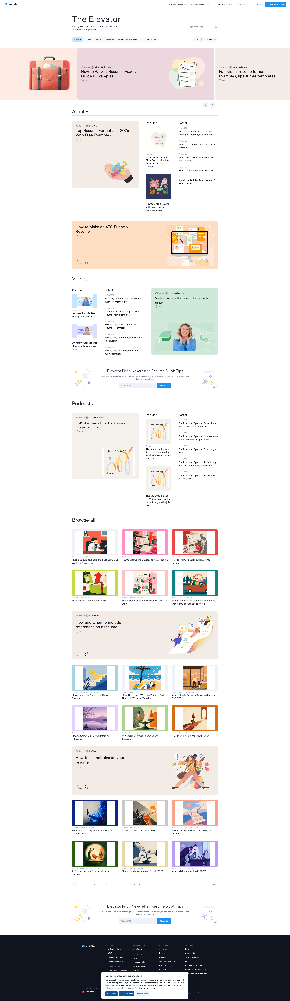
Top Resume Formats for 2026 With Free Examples (102, 132)
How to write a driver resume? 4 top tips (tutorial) (123, 339)
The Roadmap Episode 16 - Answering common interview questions (198, 438)
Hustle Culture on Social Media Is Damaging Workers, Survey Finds (196, 133)
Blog (135, 958)
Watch (210, 39)
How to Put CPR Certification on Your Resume (196, 159)
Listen (196, 39)
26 (140, 884)
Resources (241, 4)
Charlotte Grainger (103, 67)
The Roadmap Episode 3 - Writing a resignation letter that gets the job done (158, 501)
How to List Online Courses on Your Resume (197, 146)
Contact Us (190, 953)
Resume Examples (199, 4)
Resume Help (139, 962)
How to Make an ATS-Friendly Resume (102, 229)
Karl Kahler (94, 616)
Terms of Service (192, 957)
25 (134, 884)
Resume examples (115, 957)
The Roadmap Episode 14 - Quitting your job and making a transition (197, 464)
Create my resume (276, 5)
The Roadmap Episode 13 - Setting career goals (197, 477)
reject (134, 985)
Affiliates (163, 969)
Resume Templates (177, 4)
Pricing (162, 953)
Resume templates (116, 961)
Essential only (127, 994)
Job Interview (139, 966)
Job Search (138, 949)
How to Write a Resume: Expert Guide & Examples (108, 73)
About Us (163, 949)
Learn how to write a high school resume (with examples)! (122, 313)
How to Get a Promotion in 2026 (196, 170)
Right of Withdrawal (193, 965)
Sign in (260, 4)
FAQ (231, 4)
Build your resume (148, 39)
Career (88, 39)
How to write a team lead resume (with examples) (122, 352)
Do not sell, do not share (195, 969)
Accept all (111, 994)
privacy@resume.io (113, 988)
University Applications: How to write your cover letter (84, 346)
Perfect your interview (127, 39)
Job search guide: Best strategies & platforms (84, 315)
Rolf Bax (92, 751)
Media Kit (163, 965)
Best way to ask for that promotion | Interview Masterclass (123, 300)
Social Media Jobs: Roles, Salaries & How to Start (197, 182)
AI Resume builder (115, 949)
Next (214, 884)
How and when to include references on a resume (98, 624)
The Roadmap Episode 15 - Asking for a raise (198, 451)
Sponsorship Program (168, 961)
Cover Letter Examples (117, 970)
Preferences (142, 994)
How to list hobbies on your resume (100, 759)
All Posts (77, 39)
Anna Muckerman (240, 67)
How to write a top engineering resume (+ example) (121, 326)
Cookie (138, 988)
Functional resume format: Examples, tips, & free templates (247, 73)
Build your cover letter (104, 39)
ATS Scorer (112, 953)
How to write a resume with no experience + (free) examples (157, 207)
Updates (162, 957)
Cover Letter (218, 4)
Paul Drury (93, 126)
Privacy (188, 961)
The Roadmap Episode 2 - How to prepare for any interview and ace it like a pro (158, 454)
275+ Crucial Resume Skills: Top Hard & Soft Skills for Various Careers (157, 162)
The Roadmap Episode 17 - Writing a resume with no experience (197, 425)
